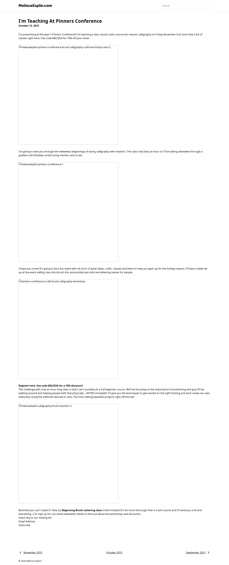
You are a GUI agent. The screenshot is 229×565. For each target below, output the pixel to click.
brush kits (63, 272)
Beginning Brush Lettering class (82, 510)
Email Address (27, 521)
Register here (27, 385)
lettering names (109, 272)
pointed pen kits (84, 272)
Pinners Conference (64, 34)
